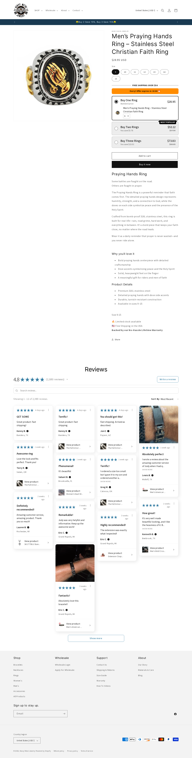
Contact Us (102, 664)
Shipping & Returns (106, 670)
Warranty (101, 680)
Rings (16, 675)
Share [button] (117, 339)
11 (135, 72)
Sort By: (155, 399)
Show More (147, 469)
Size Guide (102, 675)
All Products (19, 696)
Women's (18, 680)
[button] (38, 10)
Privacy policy (72, 751)
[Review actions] (48, 410)
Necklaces (18, 670)
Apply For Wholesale (64, 670)
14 (164, 72)
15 (116, 78)
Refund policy (59, 751)
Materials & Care (146, 670)
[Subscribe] (64, 713)
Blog (140, 675)
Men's (16, 686)
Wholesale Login (62, 664)
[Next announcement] (177, 22)
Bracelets (18, 664)
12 (145, 72)
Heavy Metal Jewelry (27, 751)
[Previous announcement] (14, 22)
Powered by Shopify (43, 751)
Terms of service (87, 751)
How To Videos (104, 686)
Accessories (19, 691)
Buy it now (145, 164)
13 (154, 72)
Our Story (142, 664)
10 (125, 72)
